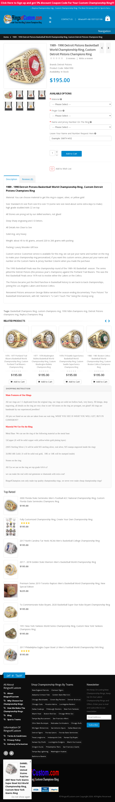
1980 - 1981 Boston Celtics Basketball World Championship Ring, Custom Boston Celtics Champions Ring (71, 361)
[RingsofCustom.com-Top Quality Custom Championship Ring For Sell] (57, 775)
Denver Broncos (74, 699)
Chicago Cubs (37, 704)
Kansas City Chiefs (39, 742)
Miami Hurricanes (74, 742)
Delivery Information (17, 744)
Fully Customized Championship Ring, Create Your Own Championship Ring (56, 519)
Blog (9, 715)
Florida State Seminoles (68, 732)
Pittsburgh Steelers (53, 709)
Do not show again (21, 796)
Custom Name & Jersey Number (36, 261)
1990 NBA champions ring (74, 311)
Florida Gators (50, 732)
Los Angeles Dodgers (56, 742)
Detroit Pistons (64, 64)
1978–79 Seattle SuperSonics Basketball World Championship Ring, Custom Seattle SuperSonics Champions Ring (44, 361)
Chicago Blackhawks (40, 699)
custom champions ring (49, 311)
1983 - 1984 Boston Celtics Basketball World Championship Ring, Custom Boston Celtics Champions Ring (99, 361)
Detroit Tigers (37, 732)
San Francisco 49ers (60, 718)
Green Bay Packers (57, 699)
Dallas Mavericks (74, 728)
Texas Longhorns (38, 737)
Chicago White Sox (66, 714)
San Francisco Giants (71, 747)
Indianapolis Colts (54, 737)
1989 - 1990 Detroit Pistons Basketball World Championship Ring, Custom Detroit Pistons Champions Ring (57, 37)
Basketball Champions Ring (23, 311)
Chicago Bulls (76, 723)
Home (6, 37)
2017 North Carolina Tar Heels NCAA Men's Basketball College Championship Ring (60, 540)
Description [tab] (11, 179)
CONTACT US (67, 19)
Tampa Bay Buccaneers (41, 718)
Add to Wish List (63, 168)
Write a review (86, 58)
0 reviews (70, 58)
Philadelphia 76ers (53, 747)
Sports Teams (14, 719)
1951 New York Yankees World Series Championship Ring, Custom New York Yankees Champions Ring (61, 628)
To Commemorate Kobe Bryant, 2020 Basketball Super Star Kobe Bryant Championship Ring (65, 604)
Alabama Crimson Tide (41, 695)
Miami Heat (36, 714)
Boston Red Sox (50, 714)
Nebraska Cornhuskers (60, 723)
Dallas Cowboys (38, 709)
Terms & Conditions (17, 736)
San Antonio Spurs (58, 728)
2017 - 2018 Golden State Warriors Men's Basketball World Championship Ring (58, 562)
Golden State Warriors (61, 695)
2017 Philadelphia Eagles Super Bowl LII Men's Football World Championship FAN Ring (61, 647)
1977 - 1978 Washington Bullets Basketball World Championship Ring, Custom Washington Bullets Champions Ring (16, 361)
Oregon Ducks (37, 747)
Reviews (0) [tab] (27, 179)
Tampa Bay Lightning (40, 751)
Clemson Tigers (57, 690)
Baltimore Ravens (39, 756)
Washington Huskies (58, 751)
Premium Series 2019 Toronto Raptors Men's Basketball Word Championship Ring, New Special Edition (62, 585)
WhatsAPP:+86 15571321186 (90, 19)
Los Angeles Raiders (67, 704)
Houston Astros (51, 704)
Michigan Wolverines (40, 728)
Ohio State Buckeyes (40, 723)
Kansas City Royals (71, 737)
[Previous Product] (102, 48)
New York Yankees (71, 709)
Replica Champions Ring (31, 314)
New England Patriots (40, 690)
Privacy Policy (14, 740)
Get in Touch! (14, 675)
